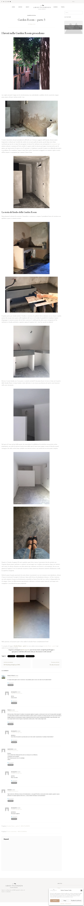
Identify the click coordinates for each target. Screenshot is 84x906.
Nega (65, 900)
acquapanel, (54, 144)
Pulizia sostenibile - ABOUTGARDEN (17, 831)
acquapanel (11, 656)
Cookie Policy (62, 903)
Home (59, 888)
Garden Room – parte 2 (50, 646)
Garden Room (31, 15)
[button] (81, 890)
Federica (9, 710)
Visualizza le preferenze (76, 900)
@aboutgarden (25, 650)
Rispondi (14, 742)
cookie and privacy (68, 903)
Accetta (55, 900)
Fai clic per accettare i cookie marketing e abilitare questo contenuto (74, 27)
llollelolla (9, 789)
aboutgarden (14, 691)
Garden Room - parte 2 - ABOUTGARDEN (18, 826)
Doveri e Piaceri (11, 675)
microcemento (30, 656)
